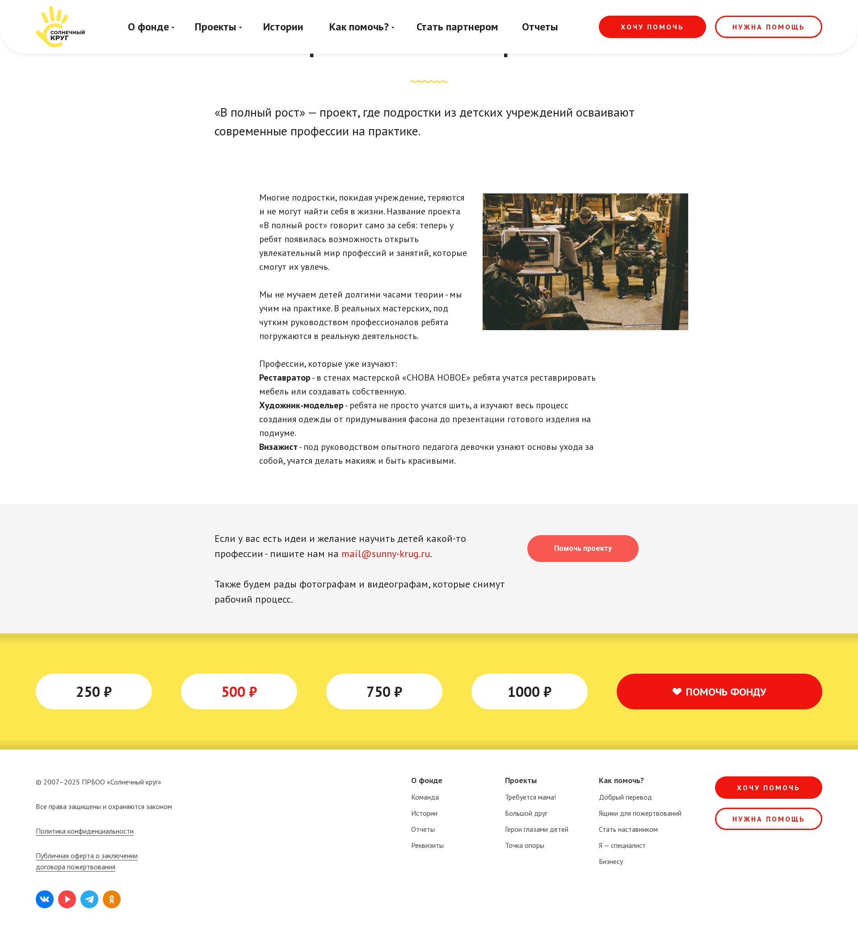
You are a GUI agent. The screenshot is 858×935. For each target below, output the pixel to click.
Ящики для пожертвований (640, 813)
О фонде (148, 27)
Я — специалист (622, 845)
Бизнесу (611, 861)
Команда (425, 796)
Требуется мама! (530, 796)
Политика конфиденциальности (85, 830)
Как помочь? (359, 27)
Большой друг (526, 813)
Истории (283, 27)
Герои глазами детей (536, 829)
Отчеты (540, 27)
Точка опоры (524, 845)
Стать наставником (628, 829)
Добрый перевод (625, 796)
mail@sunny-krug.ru (385, 553)
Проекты (215, 27)
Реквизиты (427, 845)
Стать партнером (457, 27)
